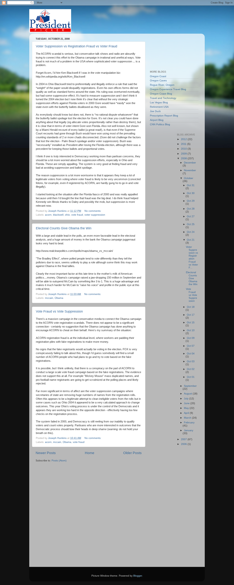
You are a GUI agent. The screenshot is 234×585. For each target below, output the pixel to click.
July (186, 398)
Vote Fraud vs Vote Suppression (59, 311)
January (188, 430)
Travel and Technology (163, 98)
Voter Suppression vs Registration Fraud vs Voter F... (192, 257)
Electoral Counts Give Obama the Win (63, 228)
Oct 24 (191, 232)
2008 (184, 158)
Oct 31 (191, 185)
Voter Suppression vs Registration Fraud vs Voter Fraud (76, 46)
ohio (67, 214)
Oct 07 (191, 346)
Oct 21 (191, 239)
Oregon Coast (158, 76)
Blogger (137, 575)
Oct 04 (191, 353)
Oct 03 (191, 361)
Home (89, 453)
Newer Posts (46, 453)
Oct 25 (191, 224)
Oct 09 (191, 338)
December (190, 162)
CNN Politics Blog (160, 124)
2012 (184, 139)
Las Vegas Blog (159, 102)
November (190, 170)
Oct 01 (191, 377)
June (187, 403)
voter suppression (94, 214)
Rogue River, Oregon (162, 85)
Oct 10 (191, 330)
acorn (48, 214)
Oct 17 (191, 314)
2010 (184, 148)
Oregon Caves (158, 80)
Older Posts (132, 453)
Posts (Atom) (59, 460)
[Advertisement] (166, 50)
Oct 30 (191, 193)
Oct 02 (191, 369)
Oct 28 (191, 208)
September (190, 386)
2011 (184, 144)
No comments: (93, 211)
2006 (184, 444)
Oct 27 (191, 216)
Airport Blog (156, 120)
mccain (49, 298)
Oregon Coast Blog (161, 93)
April (187, 413)
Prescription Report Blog (164, 115)
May (187, 408)
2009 (184, 153)
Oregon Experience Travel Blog (168, 89)
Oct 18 (191, 307)
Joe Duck (155, 111)
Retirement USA (159, 107)
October (188, 178)
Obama (59, 298)
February (189, 422)
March (188, 417)
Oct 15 (191, 322)
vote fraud (77, 214)
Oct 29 (191, 201)
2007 (184, 439)
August (188, 393)
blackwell (58, 214)
